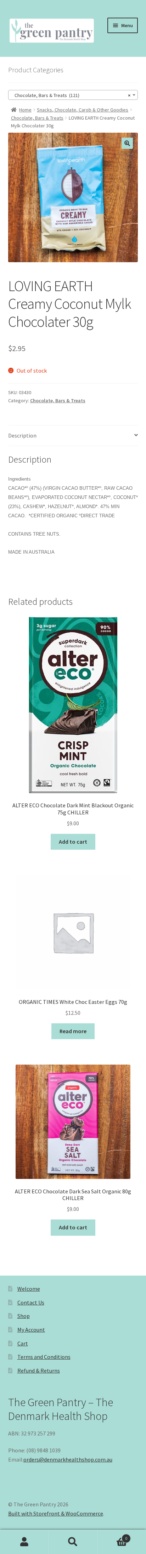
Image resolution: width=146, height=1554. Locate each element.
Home (25, 110)
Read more (73, 1031)
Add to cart (73, 841)
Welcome (28, 1288)
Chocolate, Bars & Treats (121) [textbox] (71, 95)
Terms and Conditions (44, 1356)
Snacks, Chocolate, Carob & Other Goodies (82, 110)
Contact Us (30, 1302)
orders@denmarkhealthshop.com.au (67, 1459)
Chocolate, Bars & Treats (37, 118)
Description (22, 435)
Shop (23, 1315)
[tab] (73, 436)
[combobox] (73, 95)
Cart (22, 1343)
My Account (31, 1329)
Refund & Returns (38, 1370)
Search (73, 1542)
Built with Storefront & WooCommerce (55, 1513)
